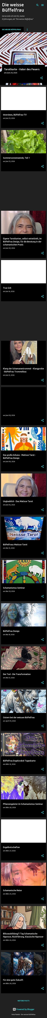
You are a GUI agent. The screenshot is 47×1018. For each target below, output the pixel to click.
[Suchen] (37, 5)
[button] (41, 78)
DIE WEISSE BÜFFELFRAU (11, 29)
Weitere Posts (23, 1001)
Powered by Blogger (25, 1009)
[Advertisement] (23, 191)
